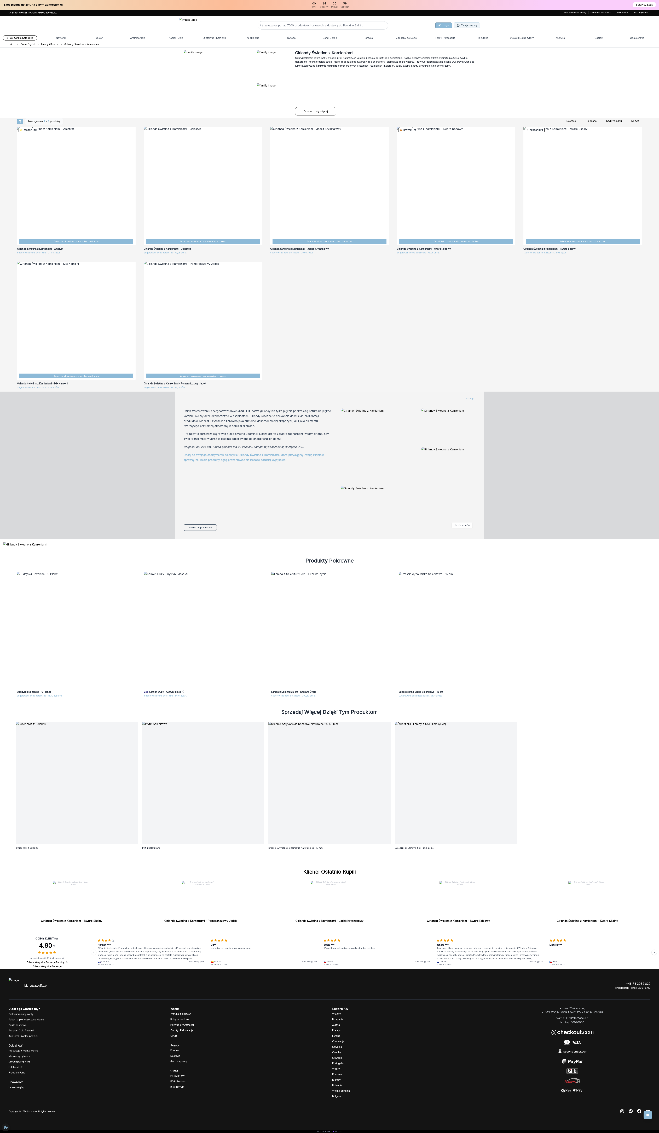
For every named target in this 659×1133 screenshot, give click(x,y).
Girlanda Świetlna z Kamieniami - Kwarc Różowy (458, 920)
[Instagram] (622, 1111)
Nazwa (635, 121)
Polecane (591, 121)
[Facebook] (639, 1111)
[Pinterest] (630, 1111)
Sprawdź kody (644, 4)
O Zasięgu (469, 398)
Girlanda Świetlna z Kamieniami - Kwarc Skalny (71, 920)
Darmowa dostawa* (601, 12)
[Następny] (654, 952)
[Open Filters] (20, 121)
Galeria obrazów (462, 525)
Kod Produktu (614, 121)
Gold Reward (621, 12)
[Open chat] (648, 1115)
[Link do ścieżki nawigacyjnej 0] (11, 44)
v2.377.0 (338, 1131)
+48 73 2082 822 (638, 983)
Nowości (571, 121)
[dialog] (6, 1127)
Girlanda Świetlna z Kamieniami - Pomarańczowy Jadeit (200, 920)
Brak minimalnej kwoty (575, 12)
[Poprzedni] (93, 952)
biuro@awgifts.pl (35, 985)
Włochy (336, 1013)
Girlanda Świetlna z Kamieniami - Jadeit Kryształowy (329, 920)
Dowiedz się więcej (316, 111)
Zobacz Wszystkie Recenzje (47, 966)
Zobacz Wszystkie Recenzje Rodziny (45, 962)
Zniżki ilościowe (640, 12)
